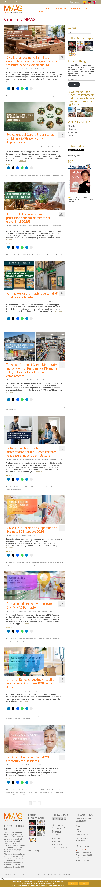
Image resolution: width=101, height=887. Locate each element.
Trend (38, 68)
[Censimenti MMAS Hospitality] (80, 43)
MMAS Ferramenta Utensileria (57, 407)
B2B (8, 175)
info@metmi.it (83, 860)
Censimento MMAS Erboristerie (49, 175)
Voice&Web (72, 132)
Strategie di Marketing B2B (55, 146)
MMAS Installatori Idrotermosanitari (39, 459)
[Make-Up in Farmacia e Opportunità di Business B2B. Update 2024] (34, 510)
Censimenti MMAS (11, 96)
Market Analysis (59, 175)
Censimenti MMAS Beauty (19, 68)
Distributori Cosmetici (33, 96)
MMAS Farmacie (17, 535)
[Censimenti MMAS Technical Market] (89, 48)
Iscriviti (74, 84)
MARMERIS (59, 845)
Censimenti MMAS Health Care (20, 146)
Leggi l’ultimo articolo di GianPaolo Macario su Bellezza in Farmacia (81, 200)
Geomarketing (47, 407)
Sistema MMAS (57, 96)
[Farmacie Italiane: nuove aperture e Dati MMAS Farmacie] (34, 585)
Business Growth (14, 175)
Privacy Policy (33, 851)
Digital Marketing (48, 562)
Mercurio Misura (60, 848)
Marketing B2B (22, 565)
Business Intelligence (23, 638)
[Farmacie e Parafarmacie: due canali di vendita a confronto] (34, 275)
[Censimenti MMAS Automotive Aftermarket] (72, 53)
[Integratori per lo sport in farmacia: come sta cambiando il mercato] (72, 114)
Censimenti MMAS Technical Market (22, 379)
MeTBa (57, 838)
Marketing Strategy (30, 565)
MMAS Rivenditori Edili (11, 409)
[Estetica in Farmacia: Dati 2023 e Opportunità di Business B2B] (34, 739)
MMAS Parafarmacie (34, 301)
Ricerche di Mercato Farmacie (48, 641)
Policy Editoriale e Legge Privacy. (53, 885)
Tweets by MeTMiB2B (76, 156)
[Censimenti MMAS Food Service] (72, 48)
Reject (84, 883)
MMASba (71, 126)
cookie (41, 883)
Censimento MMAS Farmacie (37, 562)
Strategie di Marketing (31, 68)
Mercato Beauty (50, 96)
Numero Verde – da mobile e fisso (83, 819)
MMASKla (72, 129)
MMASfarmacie (38, 565)
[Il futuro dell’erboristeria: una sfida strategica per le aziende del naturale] (89, 114)
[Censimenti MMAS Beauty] (80, 48)
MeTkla (57, 841)
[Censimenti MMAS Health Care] (89, 43)
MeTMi (71, 135)
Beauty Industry (13, 789)
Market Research (42, 96)
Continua (18, 81)
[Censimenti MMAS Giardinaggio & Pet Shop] (72, 43)
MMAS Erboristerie (33, 146)
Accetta (73, 883)
